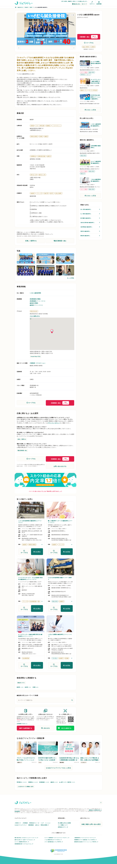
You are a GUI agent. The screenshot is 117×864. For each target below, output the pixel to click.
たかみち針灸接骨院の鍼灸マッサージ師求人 (60, 578)
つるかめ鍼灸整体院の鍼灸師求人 (96, 180)
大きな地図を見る (35, 316)
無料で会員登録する (25, 728)
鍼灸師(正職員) (34, 303)
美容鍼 (32, 125)
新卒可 (51, 193)
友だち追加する (66, 728)
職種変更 (70, 1)
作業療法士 (33, 782)
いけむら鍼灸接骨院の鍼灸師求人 (96, 125)
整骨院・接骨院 (34, 136)
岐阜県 (28, 687)
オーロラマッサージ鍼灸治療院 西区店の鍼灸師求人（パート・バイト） (30, 635)
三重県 (35, 687)
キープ (85, 4)
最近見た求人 (77, 4)
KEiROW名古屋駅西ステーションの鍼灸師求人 (96, 97)
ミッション (48, 823)
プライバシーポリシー (54, 423)
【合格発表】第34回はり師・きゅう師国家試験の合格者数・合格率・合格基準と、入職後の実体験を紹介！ (69, 759)
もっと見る (70, 278)
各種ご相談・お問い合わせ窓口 (91, 824)
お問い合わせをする (60, 466)
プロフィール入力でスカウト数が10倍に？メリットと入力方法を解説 (26, 759)
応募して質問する (31, 241)
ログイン (92, 4)
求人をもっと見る (90, 110)
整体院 (41, 136)
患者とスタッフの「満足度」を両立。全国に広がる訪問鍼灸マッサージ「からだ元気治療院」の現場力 (90, 759)
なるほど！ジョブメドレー (21, 825)
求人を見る (37, 552)
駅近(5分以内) (34, 311)
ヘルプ (42, 823)
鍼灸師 (54, 782)
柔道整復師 (44, 782)
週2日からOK (42, 174)
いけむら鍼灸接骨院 (35, 293)
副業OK (49, 156)
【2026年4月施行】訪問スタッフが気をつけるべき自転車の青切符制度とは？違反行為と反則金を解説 (48, 759)
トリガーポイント (56, 125)
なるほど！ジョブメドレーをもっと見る (58, 768)
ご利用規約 (25, 823)
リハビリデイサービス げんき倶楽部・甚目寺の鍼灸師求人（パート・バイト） (30, 578)
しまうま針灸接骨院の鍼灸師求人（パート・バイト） (30, 521)
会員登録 (98, 4)
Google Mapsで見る (36, 356)
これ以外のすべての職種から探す (26, 786)
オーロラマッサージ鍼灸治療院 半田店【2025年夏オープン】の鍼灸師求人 (96, 81)
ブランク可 (39, 193)
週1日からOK (34, 174)
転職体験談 (31, 825)
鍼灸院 (46, 136)
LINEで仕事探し (64, 1)
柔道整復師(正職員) (35, 299)
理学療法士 (22, 782)
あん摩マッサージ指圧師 (67, 782)
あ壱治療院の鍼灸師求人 (96, 146)
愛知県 (21, 682)
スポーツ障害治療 (40, 125)
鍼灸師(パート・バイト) (36, 305)
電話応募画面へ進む (60, 241)
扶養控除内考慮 (41, 156)
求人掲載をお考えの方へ (82, 1)
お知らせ (37, 825)
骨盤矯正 (48, 125)
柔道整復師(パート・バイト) (37, 301)
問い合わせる (45, 728)
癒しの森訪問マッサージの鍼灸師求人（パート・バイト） (60, 521)
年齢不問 (46, 193)
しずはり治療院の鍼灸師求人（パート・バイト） (60, 635)
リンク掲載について (63, 825)
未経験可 (33, 193)
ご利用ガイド (74, 1)
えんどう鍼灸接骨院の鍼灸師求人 (96, 162)
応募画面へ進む (88, 37)
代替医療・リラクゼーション (37, 363)
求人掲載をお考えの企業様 (64, 823)
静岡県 (20, 687)
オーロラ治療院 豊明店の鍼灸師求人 (96, 63)
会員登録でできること (22, 723)
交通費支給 (33, 156)
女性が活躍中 (58, 193)
